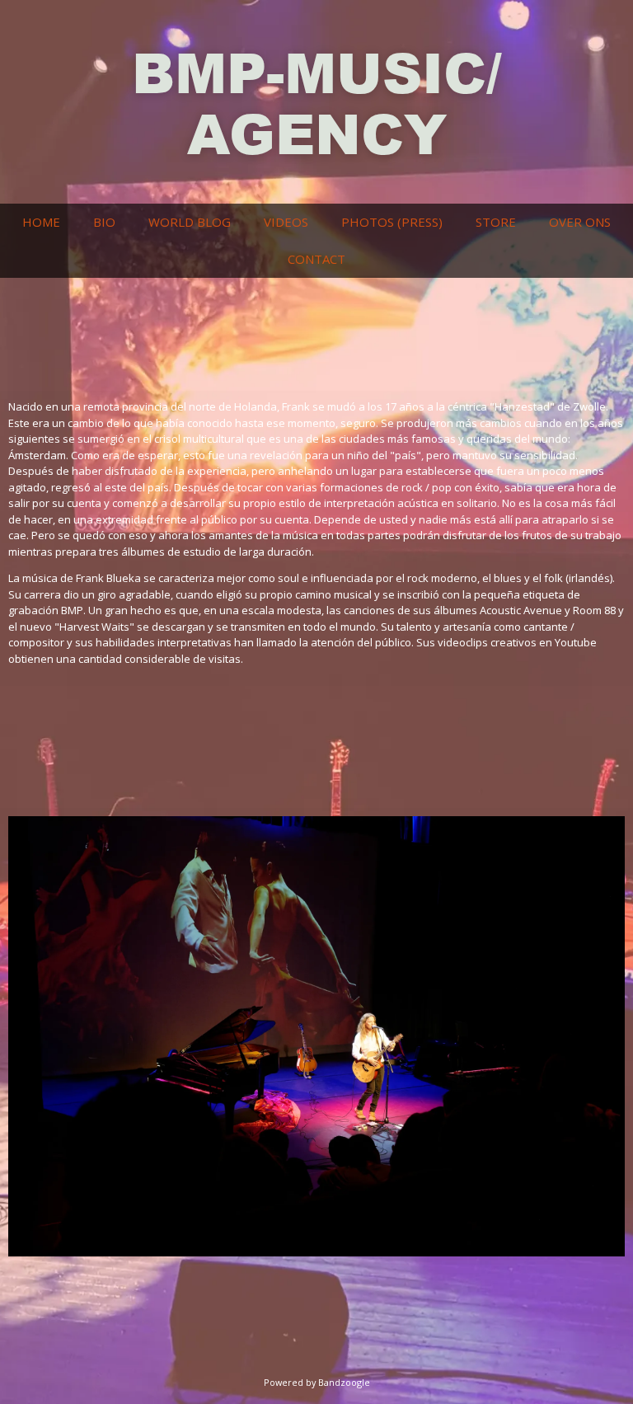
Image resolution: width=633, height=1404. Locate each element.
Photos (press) (392, 222)
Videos (286, 222)
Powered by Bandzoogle (317, 1382)
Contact (316, 259)
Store (496, 222)
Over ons (580, 222)
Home (41, 222)
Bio (104, 222)
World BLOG (189, 222)
